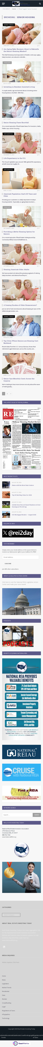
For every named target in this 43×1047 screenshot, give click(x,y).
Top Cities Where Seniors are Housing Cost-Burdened (21, 342)
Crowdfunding (6, 1003)
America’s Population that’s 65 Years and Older (20, 195)
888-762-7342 (6, 835)
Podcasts (7, 63)
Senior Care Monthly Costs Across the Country (19, 380)
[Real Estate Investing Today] (21, 3)
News (4, 980)
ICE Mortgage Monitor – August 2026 (24, 515)
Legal (3, 1007)
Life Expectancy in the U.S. (15, 158)
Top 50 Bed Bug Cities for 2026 (22, 495)
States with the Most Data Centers (23, 485)
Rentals (4, 999)
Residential (5, 991)
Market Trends (9, 25)
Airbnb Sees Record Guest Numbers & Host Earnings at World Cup (26, 506)
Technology (5, 1018)
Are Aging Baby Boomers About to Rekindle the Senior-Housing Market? (21, 50)
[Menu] (3, 3)
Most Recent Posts (11, 476)
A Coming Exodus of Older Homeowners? (20, 305)
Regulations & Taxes (8, 1011)
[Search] (40, 3)
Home (4, 976)
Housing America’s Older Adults (16, 269)
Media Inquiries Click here (10, 962)
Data (5, 245)
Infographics (8, 134)
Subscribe (8, 563)
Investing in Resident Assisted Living (19, 87)
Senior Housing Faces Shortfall (16, 122)
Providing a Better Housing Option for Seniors (19, 233)
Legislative (5, 984)
